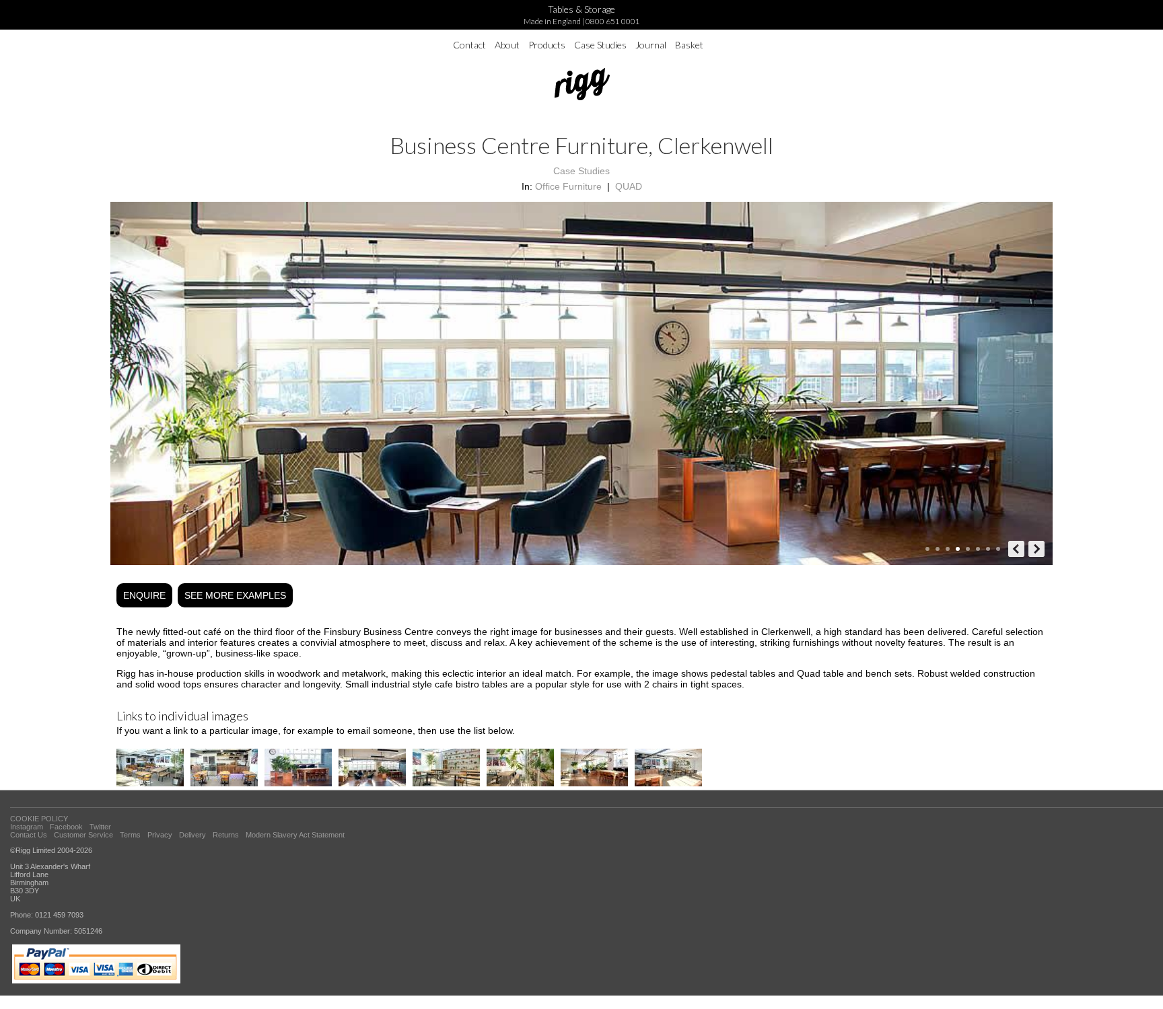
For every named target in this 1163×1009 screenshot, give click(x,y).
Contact (469, 44)
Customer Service (83, 835)
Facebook (66, 827)
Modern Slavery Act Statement (295, 835)
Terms (130, 835)
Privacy (159, 835)
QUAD (628, 186)
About (507, 44)
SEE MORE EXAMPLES (235, 595)
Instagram (26, 827)
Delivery (192, 835)
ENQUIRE (144, 595)
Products (546, 44)
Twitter (100, 827)
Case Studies (600, 44)
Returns (226, 835)
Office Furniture (568, 186)
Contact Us (28, 835)
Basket (689, 44)
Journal (650, 44)
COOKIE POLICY (39, 819)
